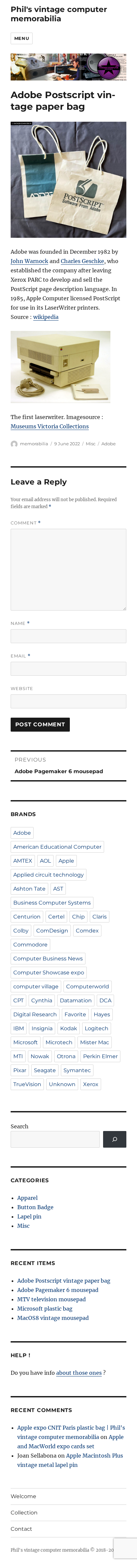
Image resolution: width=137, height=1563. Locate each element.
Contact (21, 1529)
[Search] (115, 1139)
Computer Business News (48, 958)
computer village (36, 986)
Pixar (19, 1070)
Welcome (23, 1496)
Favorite (75, 1014)
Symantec (77, 1070)
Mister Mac (94, 1042)
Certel (56, 917)
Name (20, 623)
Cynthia (41, 1000)
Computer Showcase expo (48, 972)
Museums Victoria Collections (50, 426)
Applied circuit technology (48, 875)
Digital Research (35, 1014)
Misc (90, 443)
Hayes (102, 1014)
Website (22, 688)
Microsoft (25, 1042)
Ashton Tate (29, 889)
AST (58, 889)
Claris (99, 917)
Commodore (30, 944)
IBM (18, 1028)
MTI (18, 1056)
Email (21, 656)
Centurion (27, 917)
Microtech (59, 1042)
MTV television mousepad (51, 1299)
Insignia (42, 1028)
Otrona (66, 1056)
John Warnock (29, 261)
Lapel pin (29, 1216)
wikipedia (46, 317)
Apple (66, 861)
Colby (21, 930)
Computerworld (87, 986)
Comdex (87, 930)
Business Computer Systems (52, 903)
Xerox (90, 1084)
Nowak (40, 1056)
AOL (45, 861)
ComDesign (52, 930)
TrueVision (27, 1084)
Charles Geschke (82, 261)
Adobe (108, 443)
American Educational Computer (57, 847)
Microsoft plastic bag (44, 1308)
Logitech (96, 1028)
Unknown (62, 1084)
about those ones (79, 1372)
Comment (26, 523)
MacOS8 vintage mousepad (53, 1318)
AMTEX (22, 861)
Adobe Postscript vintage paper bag (63, 1280)
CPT (18, 1000)
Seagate (45, 1070)
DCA (105, 1000)
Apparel (27, 1198)
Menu (21, 38)
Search (20, 1126)
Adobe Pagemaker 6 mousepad (57, 1290)
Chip (78, 917)
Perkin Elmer (100, 1056)
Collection (24, 1512)
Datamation (76, 1000)
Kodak (68, 1028)
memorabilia (34, 443)
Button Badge (35, 1207)
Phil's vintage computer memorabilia (59, 14)
